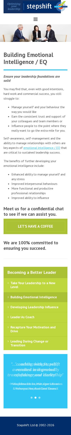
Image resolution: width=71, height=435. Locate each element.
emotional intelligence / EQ (41, 148)
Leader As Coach (22, 317)
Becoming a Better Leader (31, 272)
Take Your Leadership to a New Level (32, 285)
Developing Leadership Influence (34, 307)
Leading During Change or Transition (29, 343)
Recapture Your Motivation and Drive (33, 329)
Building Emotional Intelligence (33, 297)
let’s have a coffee (35, 226)
